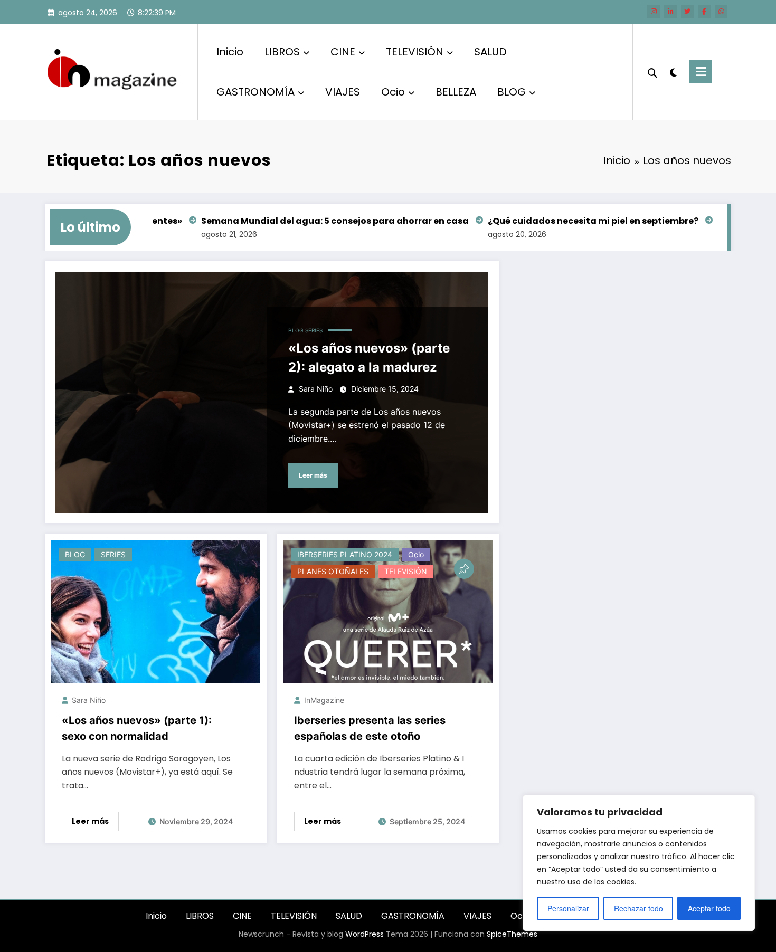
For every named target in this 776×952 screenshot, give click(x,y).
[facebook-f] (704, 11)
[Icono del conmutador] (700, 71)
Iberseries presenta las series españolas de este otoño (370, 728)
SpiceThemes (512, 934)
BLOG (511, 91)
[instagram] (653, 11)
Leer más (313, 475)
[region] (639, 863)
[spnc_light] (673, 71)
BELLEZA (456, 91)
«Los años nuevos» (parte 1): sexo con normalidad (137, 728)
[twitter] (687, 11)
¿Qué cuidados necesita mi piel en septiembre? (573, 221)
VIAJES (342, 91)
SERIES (314, 330)
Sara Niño (316, 388)
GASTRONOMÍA (255, 91)
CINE (342, 51)
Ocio (393, 91)
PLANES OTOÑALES (332, 571)
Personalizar (568, 908)
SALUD (490, 51)
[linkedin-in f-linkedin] (670, 11)
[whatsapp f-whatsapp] (721, 11)
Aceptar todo (709, 908)
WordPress (364, 934)
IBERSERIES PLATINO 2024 (344, 554)
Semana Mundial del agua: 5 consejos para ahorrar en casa (315, 221)
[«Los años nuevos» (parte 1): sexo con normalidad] (155, 611)
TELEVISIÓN (414, 51)
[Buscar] (652, 72)
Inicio (229, 51)
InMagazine (324, 700)
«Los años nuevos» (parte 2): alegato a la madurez (369, 357)
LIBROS (282, 51)
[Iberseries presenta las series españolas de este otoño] (388, 611)
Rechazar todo (638, 908)
